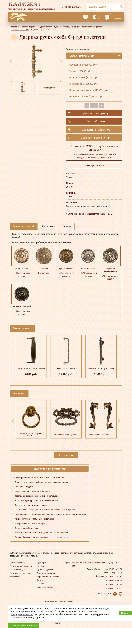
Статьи (40, 580)
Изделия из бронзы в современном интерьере (36, 496)
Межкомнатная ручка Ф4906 (31, 368)
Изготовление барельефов (27, 528)
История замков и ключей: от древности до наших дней (41, 532)
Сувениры (41, 563)
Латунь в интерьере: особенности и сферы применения (41, 482)
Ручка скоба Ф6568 (66, 368)
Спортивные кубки (18, 569)
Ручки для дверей (45, 569)
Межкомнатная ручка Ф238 (101, 368)
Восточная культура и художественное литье (36, 500)
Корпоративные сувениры (48, 576)
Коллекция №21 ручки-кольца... (31, 434)
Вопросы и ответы (45, 587)
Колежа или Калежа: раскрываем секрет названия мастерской (44, 509)
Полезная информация (50, 468)
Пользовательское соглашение (59, 601)
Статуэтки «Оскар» (18, 563)
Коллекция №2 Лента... (101, 434)
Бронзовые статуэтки (46, 573)
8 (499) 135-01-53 (114, 576)
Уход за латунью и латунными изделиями (34, 518)
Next (61, 60)
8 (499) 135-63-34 (114, 584)
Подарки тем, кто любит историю (30, 523)
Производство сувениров (21, 566)
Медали (40, 566)
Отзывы (40, 583)
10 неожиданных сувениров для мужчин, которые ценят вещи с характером (50, 514)
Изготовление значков (20, 573)
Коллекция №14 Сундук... (66, 434)
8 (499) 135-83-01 (114, 588)
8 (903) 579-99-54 (114, 580)
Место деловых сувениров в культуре (32, 491)
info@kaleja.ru (116, 572)
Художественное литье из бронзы (30, 505)
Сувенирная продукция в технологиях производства (39, 477)
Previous (11, 60)
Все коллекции (66, 455)
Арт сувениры (16, 576)
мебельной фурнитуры (70, 553)
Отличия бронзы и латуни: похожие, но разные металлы (41, 537)
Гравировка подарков (24, 486)
